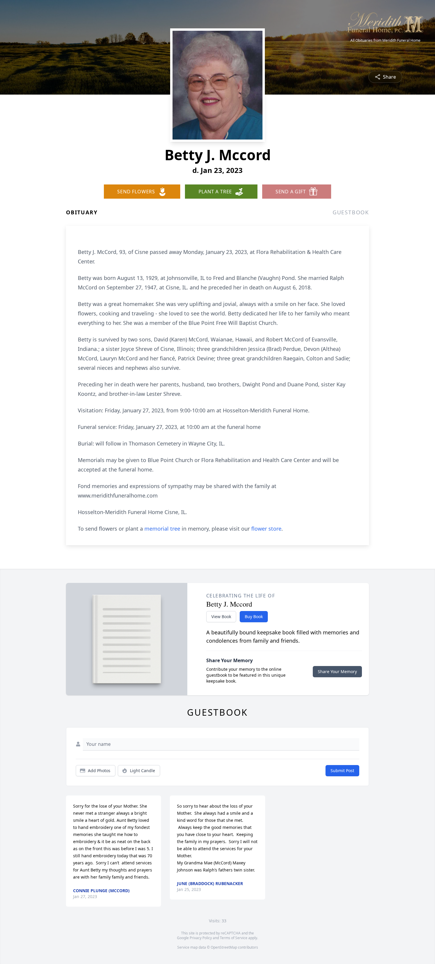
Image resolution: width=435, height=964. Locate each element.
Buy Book (254, 616)
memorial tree (162, 528)
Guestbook (351, 212)
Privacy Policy (201, 937)
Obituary (81, 212)
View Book (221, 616)
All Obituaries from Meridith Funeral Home (385, 40)
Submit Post (342, 770)
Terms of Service (233, 937)
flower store (266, 528)
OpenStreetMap (224, 947)
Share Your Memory (337, 671)
